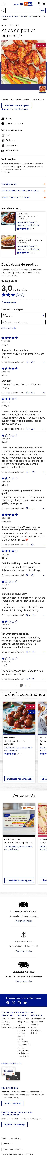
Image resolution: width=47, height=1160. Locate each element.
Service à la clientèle (9, 1013)
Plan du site (8, 1144)
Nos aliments (13, 16)
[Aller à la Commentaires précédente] (17, 685)
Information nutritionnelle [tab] (19, 191)
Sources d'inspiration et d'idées (37, 1030)
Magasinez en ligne (24, 1023)
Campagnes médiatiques (23, 1052)
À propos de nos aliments (37, 1023)
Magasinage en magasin (23, 1029)
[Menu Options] (44, 362)
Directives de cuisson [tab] (15, 197)
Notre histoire (23, 1018)
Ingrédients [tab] (9, 184)
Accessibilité (15, 1138)
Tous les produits (26, 16)
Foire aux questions (5, 1023)
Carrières (21, 1036)
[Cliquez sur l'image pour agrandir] (23, 62)
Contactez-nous (8, 1018)
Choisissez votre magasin (16, 105)
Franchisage (23, 1056)
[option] (19, 744)
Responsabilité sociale (24, 1046)
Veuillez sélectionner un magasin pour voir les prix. (28, 224)
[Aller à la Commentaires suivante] (30, 685)
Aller (43, 10)
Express (21, 1033)
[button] (3, 4)
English (4, 1138)
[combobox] (23, 315)
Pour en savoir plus (23, 920)
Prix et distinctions (23, 1040)
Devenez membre (12, 1103)
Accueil (4, 16)
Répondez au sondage (14, 1124)
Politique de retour (9, 1027)
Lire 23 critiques (21, 109)
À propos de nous (24, 1013)
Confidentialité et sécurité (13, 1149)
